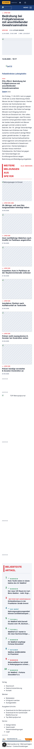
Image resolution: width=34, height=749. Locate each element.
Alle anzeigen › (27, 166)
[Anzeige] (17, 535)
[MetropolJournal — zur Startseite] (7, 8)
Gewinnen (14, 2)
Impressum (10, 686)
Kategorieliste (11, 725)
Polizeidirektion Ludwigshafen (14, 74)
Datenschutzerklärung (14, 688)
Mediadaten (10, 698)
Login (8, 732)
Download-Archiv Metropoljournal (18, 710)
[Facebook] (20, 2)
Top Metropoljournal (13, 717)
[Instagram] (25, 2)
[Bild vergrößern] (17, 46)
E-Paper (6, 2)
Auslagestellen (11, 703)
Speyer (5, 30)
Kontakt (9, 690)
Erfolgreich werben (13, 700)
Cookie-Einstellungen (20, 746)
